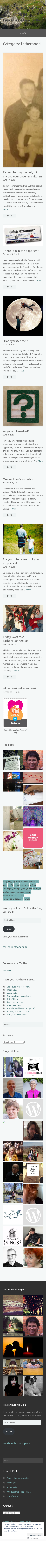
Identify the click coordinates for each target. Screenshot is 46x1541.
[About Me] (33, 760)
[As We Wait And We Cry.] (33, 1347)
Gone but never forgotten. (18, 987)
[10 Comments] (8, 377)
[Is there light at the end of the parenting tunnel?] (33, 816)
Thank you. (12, 990)
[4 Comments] (8, 677)
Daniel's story (27, 881)
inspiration (24, 885)
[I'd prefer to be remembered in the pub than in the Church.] (13, 1367)
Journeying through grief (14, 888)
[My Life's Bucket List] (33, 1173)
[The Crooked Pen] (13, 1215)
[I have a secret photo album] (13, 1305)
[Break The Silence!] (13, 1386)
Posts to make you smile (13, 895)
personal (27, 892)
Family (36, 881)
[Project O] (33, 838)
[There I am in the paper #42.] (33, 1386)
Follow (9, 929)
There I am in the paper (13, 899)
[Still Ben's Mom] (13, 1109)
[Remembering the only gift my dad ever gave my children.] (11, 216)
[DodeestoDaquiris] (13, 1151)
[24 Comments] (8, 596)
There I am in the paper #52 (21, 250)
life (26, 888)
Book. (18, 881)
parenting (18, 892)
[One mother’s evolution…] (11, 515)
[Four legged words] (33, 1194)
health (10, 885)
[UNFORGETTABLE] (13, 1067)
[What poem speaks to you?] (13, 841)
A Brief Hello (12, 999)
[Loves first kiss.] (13, 1347)
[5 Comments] (8, 216)
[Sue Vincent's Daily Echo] (33, 1258)
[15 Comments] (8, 515)
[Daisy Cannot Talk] (33, 1236)
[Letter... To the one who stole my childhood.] (33, 795)
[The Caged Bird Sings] (13, 1236)
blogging (11, 881)
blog (5, 881)
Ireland (33, 885)
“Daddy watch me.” (15, 341)
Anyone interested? (16, 431)
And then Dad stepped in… (19, 996)
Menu (23, 33)
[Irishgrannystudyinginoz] (33, 1109)
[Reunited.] (33, 1367)
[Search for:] (23, 1024)
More (5, 209)
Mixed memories (14, 1005)
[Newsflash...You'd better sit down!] (33, 1305)
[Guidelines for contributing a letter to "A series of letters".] (33, 778)
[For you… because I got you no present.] (11, 596)
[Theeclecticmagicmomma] (13, 1193)
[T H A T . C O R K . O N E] (33, 1131)
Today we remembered (17, 1014)
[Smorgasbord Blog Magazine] (33, 1088)
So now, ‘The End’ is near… (19, 1011)
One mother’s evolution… (20, 479)
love (30, 888)
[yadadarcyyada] (33, 1215)
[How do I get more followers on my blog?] (13, 760)
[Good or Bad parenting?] (13, 782)
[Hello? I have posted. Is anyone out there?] (13, 818)
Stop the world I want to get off (21, 1008)
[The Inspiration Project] (33, 1067)
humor (16, 885)
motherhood (8, 892)
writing (27, 899)
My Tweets (8, 970)
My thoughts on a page (16, 1443)
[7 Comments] (8, 287)
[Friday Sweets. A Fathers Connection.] (11, 677)
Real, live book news (16, 1002)
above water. (12, 993)
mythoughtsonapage (15, 946)
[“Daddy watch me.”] (11, 377)
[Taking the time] (13, 1131)
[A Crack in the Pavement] (13, 1088)
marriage (36, 888)
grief (5, 885)
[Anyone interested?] (11, 467)
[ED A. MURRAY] (13, 1257)
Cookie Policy (12, 1531)
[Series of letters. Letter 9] (33, 859)
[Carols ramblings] (33, 1152)
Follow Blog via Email (15, 1404)
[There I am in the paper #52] (11, 287)
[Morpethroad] (13, 1172)
